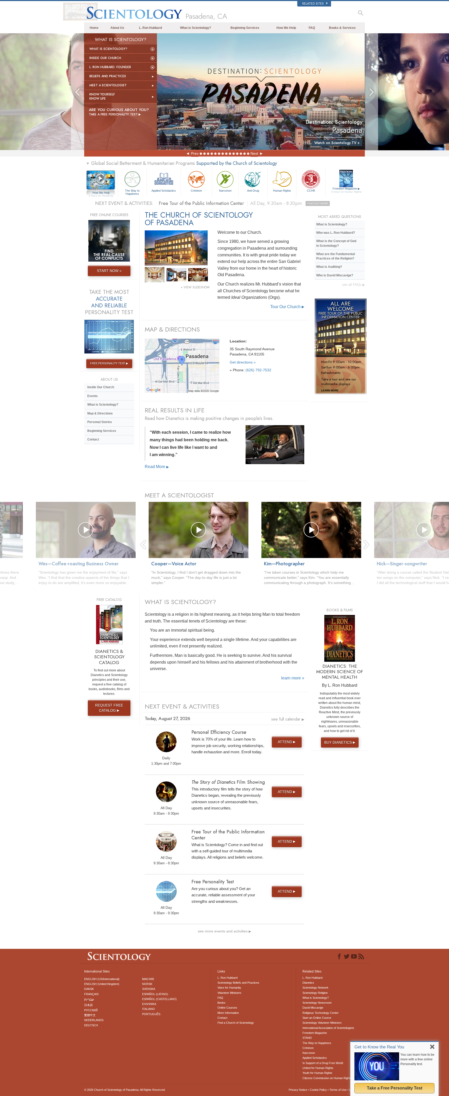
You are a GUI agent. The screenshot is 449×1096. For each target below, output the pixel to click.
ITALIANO (148, 1008)
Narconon (225, 190)
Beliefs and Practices (107, 76)
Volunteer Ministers (229, 992)
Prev (195, 153)
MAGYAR (148, 979)
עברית (89, 999)
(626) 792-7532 (258, 370)
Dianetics (308, 982)
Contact (93, 439)
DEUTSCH (91, 1025)
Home (94, 28)
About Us (117, 28)
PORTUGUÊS (151, 1014)
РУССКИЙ (91, 1010)
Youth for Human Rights (317, 1072)
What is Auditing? (329, 267)
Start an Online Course (316, 1017)
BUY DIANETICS (339, 742)
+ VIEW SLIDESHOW (195, 287)
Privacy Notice (298, 1089)
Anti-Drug (253, 190)
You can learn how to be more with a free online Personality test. (417, 1059)
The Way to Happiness (132, 192)
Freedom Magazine (346, 190)
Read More (157, 466)
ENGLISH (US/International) (102, 979)
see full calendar (287, 719)
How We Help (286, 28)
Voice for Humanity (229, 987)
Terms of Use (338, 1089)
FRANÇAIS (91, 994)
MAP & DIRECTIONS (172, 329)
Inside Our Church (105, 58)
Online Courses (227, 1007)
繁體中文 (90, 1015)
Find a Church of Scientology (235, 1022)
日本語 (88, 1005)
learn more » (292, 678)
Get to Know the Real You (379, 1047)
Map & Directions (100, 413)
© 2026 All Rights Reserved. (125, 1089)
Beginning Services (244, 28)
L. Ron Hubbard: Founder (110, 67)
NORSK (147, 983)
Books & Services (342, 28)
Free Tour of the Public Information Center (243, 203)
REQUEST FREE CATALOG (109, 708)
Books (221, 1002)
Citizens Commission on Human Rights (327, 1078)
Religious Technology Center (320, 1012)
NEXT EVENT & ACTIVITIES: (124, 203)
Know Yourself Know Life (102, 96)
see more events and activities (224, 931)
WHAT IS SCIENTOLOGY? (180, 601)
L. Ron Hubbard (150, 28)
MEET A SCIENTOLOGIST (179, 495)
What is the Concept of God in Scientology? (336, 243)
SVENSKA (148, 988)
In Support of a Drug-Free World (322, 1063)
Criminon (196, 190)
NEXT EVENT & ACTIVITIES (182, 706)
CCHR (311, 190)
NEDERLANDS (93, 1020)
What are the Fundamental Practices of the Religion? (335, 256)
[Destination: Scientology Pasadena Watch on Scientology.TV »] (261, 91)
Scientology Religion (315, 992)
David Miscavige (312, 1007)
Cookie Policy (318, 1089)
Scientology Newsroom (317, 1002)
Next (254, 153)
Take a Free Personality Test (394, 1088)
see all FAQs (353, 285)
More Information (228, 1012)
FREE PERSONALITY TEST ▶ (109, 363)
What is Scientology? (195, 28)
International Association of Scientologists (328, 1027)
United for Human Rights (317, 1067)
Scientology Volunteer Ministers (322, 1022)
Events (92, 396)
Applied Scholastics (163, 190)
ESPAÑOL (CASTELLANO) (159, 999)
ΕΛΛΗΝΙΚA (149, 1004)
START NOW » (109, 271)
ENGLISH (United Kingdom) (101, 983)
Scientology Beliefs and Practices (238, 982)
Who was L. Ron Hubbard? (335, 233)
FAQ (312, 28)
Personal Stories (99, 422)
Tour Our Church (287, 306)
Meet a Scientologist (108, 85)
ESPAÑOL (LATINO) (155, 994)
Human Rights (282, 190)
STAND (307, 1037)
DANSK (89, 988)
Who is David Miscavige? (334, 275)
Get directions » (243, 362)
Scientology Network (315, 987)
